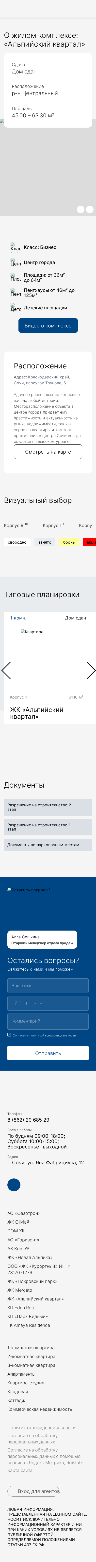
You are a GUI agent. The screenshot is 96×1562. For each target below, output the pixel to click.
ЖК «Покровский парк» (32, 1281)
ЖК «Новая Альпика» (30, 1257)
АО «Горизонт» (23, 1239)
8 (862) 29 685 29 (28, 1120)
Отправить (48, 1053)
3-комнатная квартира (31, 1365)
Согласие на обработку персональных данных (32, 1438)
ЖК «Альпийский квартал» (35, 1298)
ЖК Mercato (19, 1290)
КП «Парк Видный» (27, 1316)
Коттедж (16, 1400)
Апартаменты (21, 1374)
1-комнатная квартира (31, 1347)
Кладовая (17, 1391)
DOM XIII (16, 1230)
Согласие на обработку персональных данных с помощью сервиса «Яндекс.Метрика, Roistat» (45, 1456)
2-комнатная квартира (31, 1356)
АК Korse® (18, 1248)
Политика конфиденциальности (41, 1427)
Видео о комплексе (48, 326)
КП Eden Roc (20, 1307)
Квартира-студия (25, 1382)
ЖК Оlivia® (18, 1222)
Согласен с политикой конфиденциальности (44, 1035)
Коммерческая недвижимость (39, 1409)
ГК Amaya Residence (28, 1325)
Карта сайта (19, 1470)
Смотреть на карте (48, 452)
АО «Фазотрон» (23, 1213)
